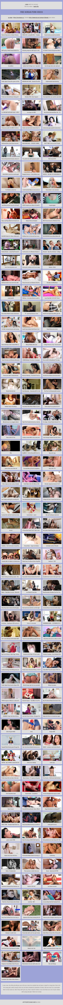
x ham (26, 4)
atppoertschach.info (29, 1002)
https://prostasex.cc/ (18, 17)
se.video (10, 17)
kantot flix (36, 6)
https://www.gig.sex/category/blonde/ (39, 17)
